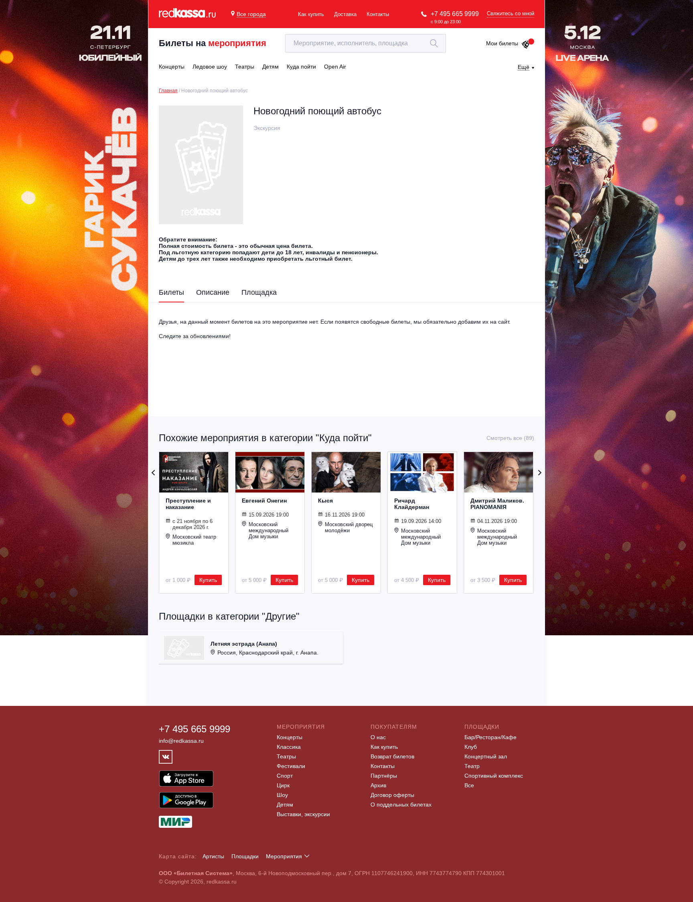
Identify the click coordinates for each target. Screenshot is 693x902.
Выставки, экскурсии (303, 814)
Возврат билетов (392, 756)
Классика (289, 747)
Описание (212, 292)
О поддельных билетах (401, 804)
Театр (472, 766)
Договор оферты (392, 795)
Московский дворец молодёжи (349, 527)
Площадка (259, 292)
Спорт (285, 775)
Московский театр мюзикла (194, 540)
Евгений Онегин (264, 500)
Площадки (245, 856)
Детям (285, 804)
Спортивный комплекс (493, 775)
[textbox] (365, 43)
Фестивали (291, 766)
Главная (168, 90)
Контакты (378, 14)
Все (469, 785)
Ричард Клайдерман (411, 503)
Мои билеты (502, 43)
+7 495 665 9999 (455, 13)
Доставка (345, 14)
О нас (378, 737)
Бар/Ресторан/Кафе (490, 737)
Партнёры (384, 775)
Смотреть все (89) (510, 438)
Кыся (325, 500)
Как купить (311, 14)
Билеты (171, 292)
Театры (286, 756)
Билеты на (212, 43)
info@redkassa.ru (181, 741)
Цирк (283, 785)
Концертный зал (485, 756)
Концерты (289, 737)
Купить (208, 580)
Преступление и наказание (188, 503)
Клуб (470, 747)
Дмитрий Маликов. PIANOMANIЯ (497, 503)
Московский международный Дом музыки (268, 530)
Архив (378, 785)
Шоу (282, 795)
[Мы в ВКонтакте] (165, 757)
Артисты (213, 856)
